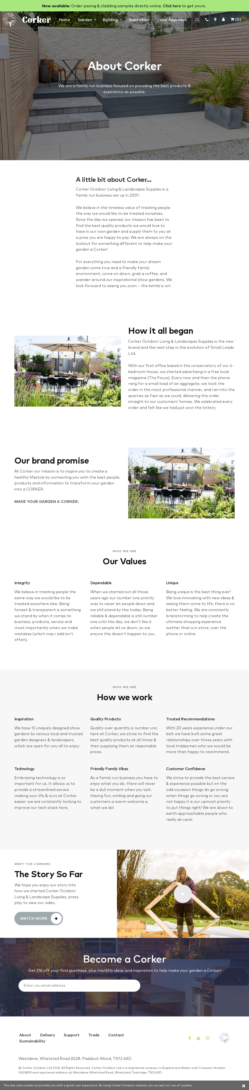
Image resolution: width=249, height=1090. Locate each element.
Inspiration (139, 19)
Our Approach (173, 19)
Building (110, 19)
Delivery (47, 1034)
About (25, 1034)
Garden (85, 19)
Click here (172, 5)
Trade (93, 1034)
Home (64, 19)
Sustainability (32, 1040)
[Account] (223, 19)
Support (72, 1034)
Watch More (33, 918)
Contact (116, 1034)
